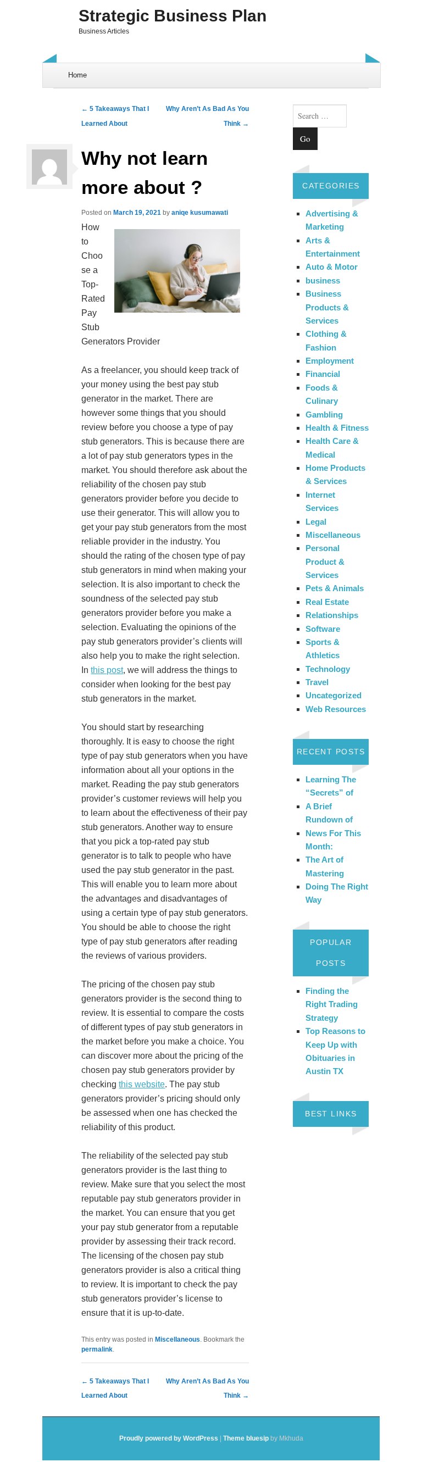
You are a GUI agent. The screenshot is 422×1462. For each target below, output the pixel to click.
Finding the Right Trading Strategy (332, 1004)
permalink (97, 1349)
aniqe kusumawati (199, 212)
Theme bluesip (246, 1438)
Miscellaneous (177, 1339)
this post (107, 670)
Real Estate (327, 602)
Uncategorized (334, 695)
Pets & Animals (335, 588)
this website (142, 1084)
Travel (317, 682)
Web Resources (336, 709)
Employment (330, 360)
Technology (328, 669)
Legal (316, 521)
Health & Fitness (337, 427)
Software (323, 628)
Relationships (332, 615)
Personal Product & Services (325, 561)
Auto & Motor (332, 266)
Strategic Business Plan (172, 16)
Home (77, 75)
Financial (323, 374)
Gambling (324, 414)
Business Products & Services (327, 307)
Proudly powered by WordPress (168, 1438)
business (323, 280)
